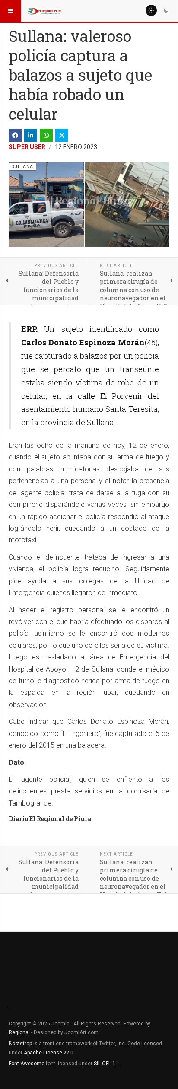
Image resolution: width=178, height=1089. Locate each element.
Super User (27, 146)
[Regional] (44, 11)
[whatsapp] (46, 135)
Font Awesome (26, 1063)
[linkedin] (30, 135)
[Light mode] (151, 10)
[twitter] (61, 135)
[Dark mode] (166, 10)
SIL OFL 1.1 (107, 1063)
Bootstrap (20, 1044)
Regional (19, 1032)
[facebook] (15, 135)
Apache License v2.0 (48, 1053)
